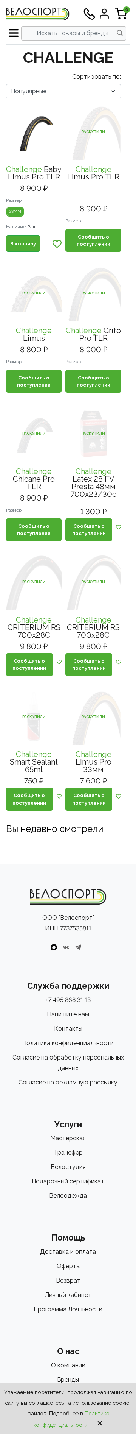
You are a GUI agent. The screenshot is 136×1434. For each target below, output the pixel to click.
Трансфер (68, 1152)
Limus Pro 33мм (93, 762)
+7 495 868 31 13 (68, 999)
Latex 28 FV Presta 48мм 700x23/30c (93, 483)
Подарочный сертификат (68, 1181)
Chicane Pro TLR (34, 479)
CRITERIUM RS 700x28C (34, 627)
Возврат (68, 1280)
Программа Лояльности (68, 1309)
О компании (68, 1365)
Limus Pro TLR (93, 173)
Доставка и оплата (68, 1251)
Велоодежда (68, 1195)
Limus (34, 334)
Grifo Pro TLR (93, 334)
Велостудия (68, 1166)
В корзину (23, 244)
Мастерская (68, 1138)
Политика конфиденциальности (68, 1043)
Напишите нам (68, 1014)
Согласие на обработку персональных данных (68, 1063)
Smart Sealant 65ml (34, 762)
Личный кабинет (68, 1294)
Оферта (68, 1266)
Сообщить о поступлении (93, 240)
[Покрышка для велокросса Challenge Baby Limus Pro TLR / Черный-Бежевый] (34, 132)
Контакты (68, 1028)
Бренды (68, 1379)
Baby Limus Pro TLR (34, 173)
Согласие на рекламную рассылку (68, 1082)
